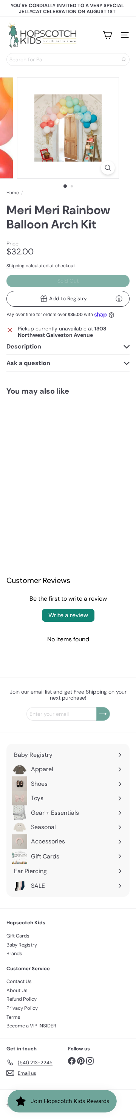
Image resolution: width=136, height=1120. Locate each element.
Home (12, 192)
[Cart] (107, 35)
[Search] (124, 59)
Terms (13, 1017)
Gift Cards (17, 936)
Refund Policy (21, 999)
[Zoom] (108, 168)
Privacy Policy (22, 1008)
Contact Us (19, 981)
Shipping (15, 266)
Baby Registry (21, 945)
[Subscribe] (103, 714)
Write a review (68, 615)
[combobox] (68, 59)
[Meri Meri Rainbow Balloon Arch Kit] (34, 450)
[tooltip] (119, 298)
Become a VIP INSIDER (31, 1026)
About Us (17, 990)
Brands (14, 953)
